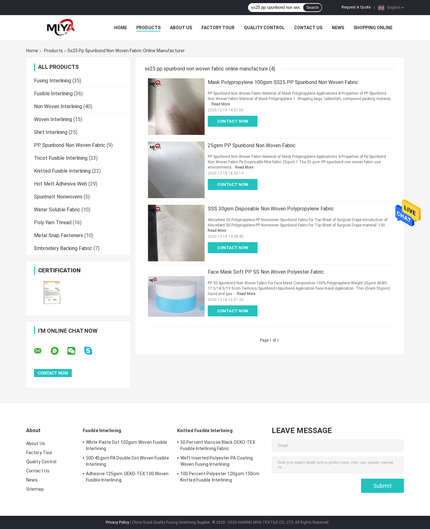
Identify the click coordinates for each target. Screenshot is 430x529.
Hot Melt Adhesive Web (60, 184)
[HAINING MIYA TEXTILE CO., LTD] (60, 27)
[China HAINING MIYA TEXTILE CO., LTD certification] (52, 292)
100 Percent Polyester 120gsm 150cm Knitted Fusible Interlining (219, 476)
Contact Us (308, 27)
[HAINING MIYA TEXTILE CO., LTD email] (42, 351)
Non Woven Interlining (58, 106)
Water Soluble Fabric (57, 210)
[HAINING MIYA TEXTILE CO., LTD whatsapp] (58, 351)
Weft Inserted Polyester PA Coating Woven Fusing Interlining (216, 461)
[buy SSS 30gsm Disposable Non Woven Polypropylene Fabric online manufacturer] (176, 233)
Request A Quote (356, 7)
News (338, 27)
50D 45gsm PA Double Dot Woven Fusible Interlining (127, 461)
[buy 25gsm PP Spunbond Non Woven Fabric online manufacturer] (176, 170)
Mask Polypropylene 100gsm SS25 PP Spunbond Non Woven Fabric (283, 82)
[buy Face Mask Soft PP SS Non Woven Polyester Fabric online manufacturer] (176, 296)
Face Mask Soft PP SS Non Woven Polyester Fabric (266, 272)
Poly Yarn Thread (52, 223)
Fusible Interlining (53, 94)
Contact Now (232, 121)
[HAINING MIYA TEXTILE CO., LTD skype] (92, 351)
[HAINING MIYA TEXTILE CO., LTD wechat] (75, 351)
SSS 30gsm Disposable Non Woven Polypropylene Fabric (271, 209)
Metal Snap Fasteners (58, 235)
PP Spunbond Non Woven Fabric (69, 145)
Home (120, 27)
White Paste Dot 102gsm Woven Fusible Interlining (126, 445)
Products (148, 27)
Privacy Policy (117, 522)
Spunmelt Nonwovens (58, 197)
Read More (221, 104)
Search (312, 7)
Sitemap (35, 489)
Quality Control (264, 27)
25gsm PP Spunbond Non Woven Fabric (252, 145)
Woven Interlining (53, 119)
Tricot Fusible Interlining (61, 158)
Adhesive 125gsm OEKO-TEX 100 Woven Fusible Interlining (127, 476)
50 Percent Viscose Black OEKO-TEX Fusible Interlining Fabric (217, 445)
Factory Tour (218, 27)
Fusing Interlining (52, 81)
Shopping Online (373, 27)
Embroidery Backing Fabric (63, 248)
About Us (181, 27)
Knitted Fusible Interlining (62, 171)
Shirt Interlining (50, 132)
